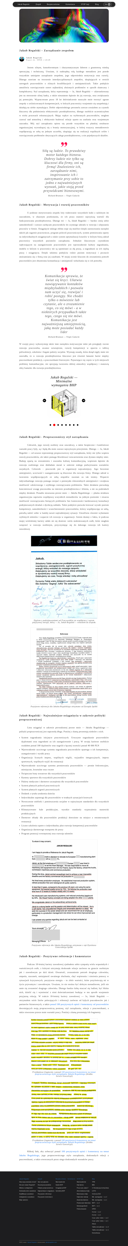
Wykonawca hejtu (82, 1194)
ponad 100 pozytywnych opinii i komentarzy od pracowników (79, 1004)
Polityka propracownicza (45, 1188)
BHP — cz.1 (96, 1206)
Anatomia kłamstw (82, 1200)
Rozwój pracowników (44, 1185)
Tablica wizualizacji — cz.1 (100, 1230)
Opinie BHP (59, 1185)
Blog (97, 4)
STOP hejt (85, 4)
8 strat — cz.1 (96, 1215)
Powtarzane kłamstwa (84, 1203)
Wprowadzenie (60, 1182)
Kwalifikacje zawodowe (26, 1194)
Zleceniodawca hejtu (83, 1191)
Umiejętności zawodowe (26, 1197)
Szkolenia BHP (60, 1191)
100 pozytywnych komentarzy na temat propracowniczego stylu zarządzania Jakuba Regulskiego (65, 1073)
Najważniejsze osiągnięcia (46, 1191)
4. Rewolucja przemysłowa (100, 1188)
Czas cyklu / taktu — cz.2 (100, 1218)
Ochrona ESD (96, 1194)
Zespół (38, 4)
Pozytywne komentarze (45, 1197)
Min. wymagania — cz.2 (99, 1197)
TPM (93, 1182)
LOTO (94, 1191)
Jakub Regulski (24, 4)
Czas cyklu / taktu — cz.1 (100, 1221)
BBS (93, 1185)
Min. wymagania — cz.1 (99, 1200)
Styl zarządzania (43, 1182)
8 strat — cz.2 (96, 1212)
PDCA (94, 1224)
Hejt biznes (80, 1185)
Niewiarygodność (82, 1206)
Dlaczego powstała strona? (27, 1182)
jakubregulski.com (51, 1242)
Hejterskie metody (82, 1197)
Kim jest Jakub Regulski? (27, 1185)
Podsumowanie (81, 1209)
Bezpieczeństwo (53, 4)
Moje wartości (23, 1200)
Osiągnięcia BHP (61, 1188)
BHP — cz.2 (96, 1203)
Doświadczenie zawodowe (27, 1191)
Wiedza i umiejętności (26, 1188)
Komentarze (70, 4)
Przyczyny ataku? (82, 1188)
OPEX (94, 1209)
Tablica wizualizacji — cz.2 (100, 1227)
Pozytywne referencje (45, 1194)
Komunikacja (96, 1233)
